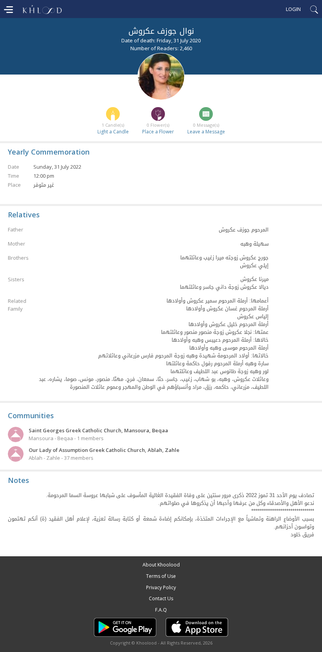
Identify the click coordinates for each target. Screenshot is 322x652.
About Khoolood (161, 564)
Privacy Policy (161, 587)
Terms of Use (161, 576)
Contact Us (161, 598)
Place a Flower (158, 131)
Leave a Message (206, 131)
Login (293, 9)
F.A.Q (161, 609)
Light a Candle (113, 131)
